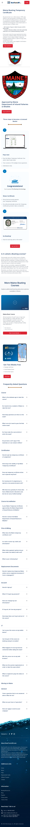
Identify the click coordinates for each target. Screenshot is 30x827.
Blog (2, 792)
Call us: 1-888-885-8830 (8, 810)
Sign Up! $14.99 (8, 45)
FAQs (2, 772)
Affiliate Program (5, 777)
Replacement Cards (5, 775)
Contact (3, 779)
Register (3, 795)
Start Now (7, 376)
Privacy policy (4, 797)
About (2, 770)
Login (27, 2)
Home (2, 768)
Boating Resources (5, 790)
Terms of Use (4, 799)
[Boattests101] (14, 2)
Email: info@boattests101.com (10, 812)
